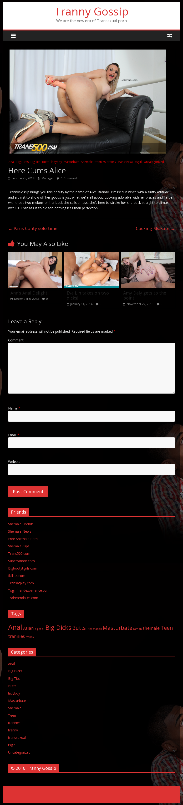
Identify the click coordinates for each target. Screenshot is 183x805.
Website (14, 461)
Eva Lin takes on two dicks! (88, 295)
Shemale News (19, 531)
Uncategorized (154, 162)
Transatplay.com (21, 583)
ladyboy (56, 162)
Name (14, 408)
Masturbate (71, 162)
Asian (28, 628)
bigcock (39, 628)
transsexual (125, 162)
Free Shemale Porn (23, 538)
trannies (100, 162)
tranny (111, 162)
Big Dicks (22, 162)
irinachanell (94, 628)
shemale (151, 628)
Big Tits (35, 162)
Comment (16, 340)
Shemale (87, 162)
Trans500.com (19, 553)
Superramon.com (21, 561)
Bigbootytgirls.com (22, 568)
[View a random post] (169, 35)
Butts (45, 162)
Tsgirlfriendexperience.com (29, 590)
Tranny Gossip (91, 11)
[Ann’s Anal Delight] (35, 254)
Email (13, 435)
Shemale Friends (21, 524)
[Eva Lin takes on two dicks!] (91, 254)
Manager (48, 178)
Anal (12, 162)
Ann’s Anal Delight (28, 293)
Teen (167, 627)
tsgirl (138, 162)
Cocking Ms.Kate (155, 228)
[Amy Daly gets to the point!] (148, 254)
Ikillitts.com (16, 575)
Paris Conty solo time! (33, 228)
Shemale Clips (19, 546)
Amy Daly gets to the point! (144, 295)
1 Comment (69, 178)
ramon (137, 628)
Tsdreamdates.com (23, 597)
